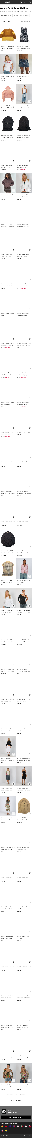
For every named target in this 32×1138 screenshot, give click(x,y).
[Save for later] (13, 42)
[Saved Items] (25, 2)
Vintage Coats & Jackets (21, 15)
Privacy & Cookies (22, 1135)
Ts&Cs (29, 1135)
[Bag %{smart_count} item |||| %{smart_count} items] (30, 2)
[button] (2, 1126)
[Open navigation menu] (2, 2)
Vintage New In (6, 15)
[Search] (21, 2)
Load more (16, 1101)
